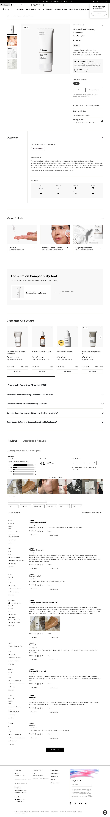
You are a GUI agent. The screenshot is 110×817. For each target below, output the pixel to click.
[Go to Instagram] (75, 803)
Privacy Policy (54, 811)
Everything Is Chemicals (21, 792)
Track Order (54, 776)
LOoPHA (25, 4)
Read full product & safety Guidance (52, 249)
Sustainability (18, 789)
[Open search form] (93, 1)
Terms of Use (78, 796)
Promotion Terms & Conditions (40, 778)
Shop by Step (18, 16)
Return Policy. (86, 96)
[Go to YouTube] (80, 803)
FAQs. (96, 94)
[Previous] (39, 1)
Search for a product (68, 291)
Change (24, 799)
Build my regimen (38, 148)
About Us (17, 773)
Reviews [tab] (12, 440)
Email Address (75, 784)
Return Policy (36, 777)
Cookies (80, 811)
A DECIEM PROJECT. (20, 813)
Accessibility (18, 787)
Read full (16, 249)
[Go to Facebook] (70, 803)
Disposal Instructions (38, 775)
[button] (31, 9)
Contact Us (54, 770)
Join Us (16, 777)
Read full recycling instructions (84, 249)
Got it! (99, 13)
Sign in (53, 780)
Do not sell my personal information (68, 811)
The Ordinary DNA (19, 775)
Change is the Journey (20, 790)
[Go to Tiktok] (86, 803)
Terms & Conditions (44, 811)
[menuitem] (5, 4)
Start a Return (55, 773)
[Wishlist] (102, 24)
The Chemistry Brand (36, 5)
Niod (15, 4)
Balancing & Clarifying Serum (41, 351)
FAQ (34, 773)
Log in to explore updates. (55, 2)
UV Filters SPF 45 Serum (65, 351)
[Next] (71, 1)
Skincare (9, 16)
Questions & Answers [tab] (34, 440)
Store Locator (55, 783)
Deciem (47, 4)
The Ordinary (6, 5)
